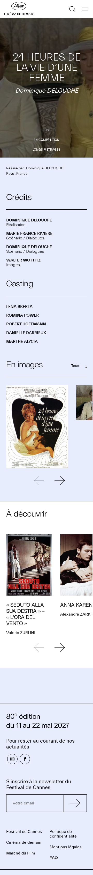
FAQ (54, 857)
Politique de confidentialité (63, 834)
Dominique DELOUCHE (29, 220)
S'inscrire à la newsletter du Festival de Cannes (38, 784)
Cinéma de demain (23, 842)
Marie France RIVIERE (29, 233)
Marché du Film (20, 853)
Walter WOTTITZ (23, 260)
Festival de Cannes (24, 831)
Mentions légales (66, 847)
